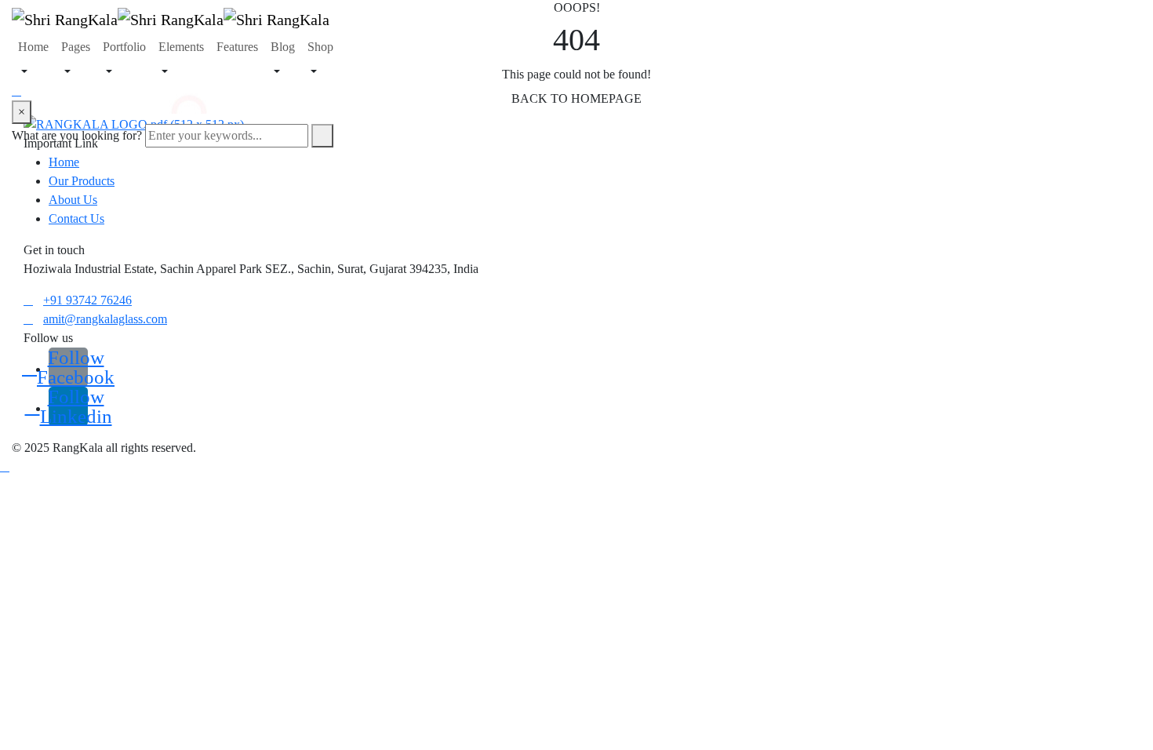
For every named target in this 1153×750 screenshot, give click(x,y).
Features (237, 46)
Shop (320, 46)
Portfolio (124, 46)
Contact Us (76, 218)
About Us (73, 199)
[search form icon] (177, 91)
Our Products (82, 181)
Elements (181, 46)
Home (33, 46)
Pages (75, 46)
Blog (283, 46)
